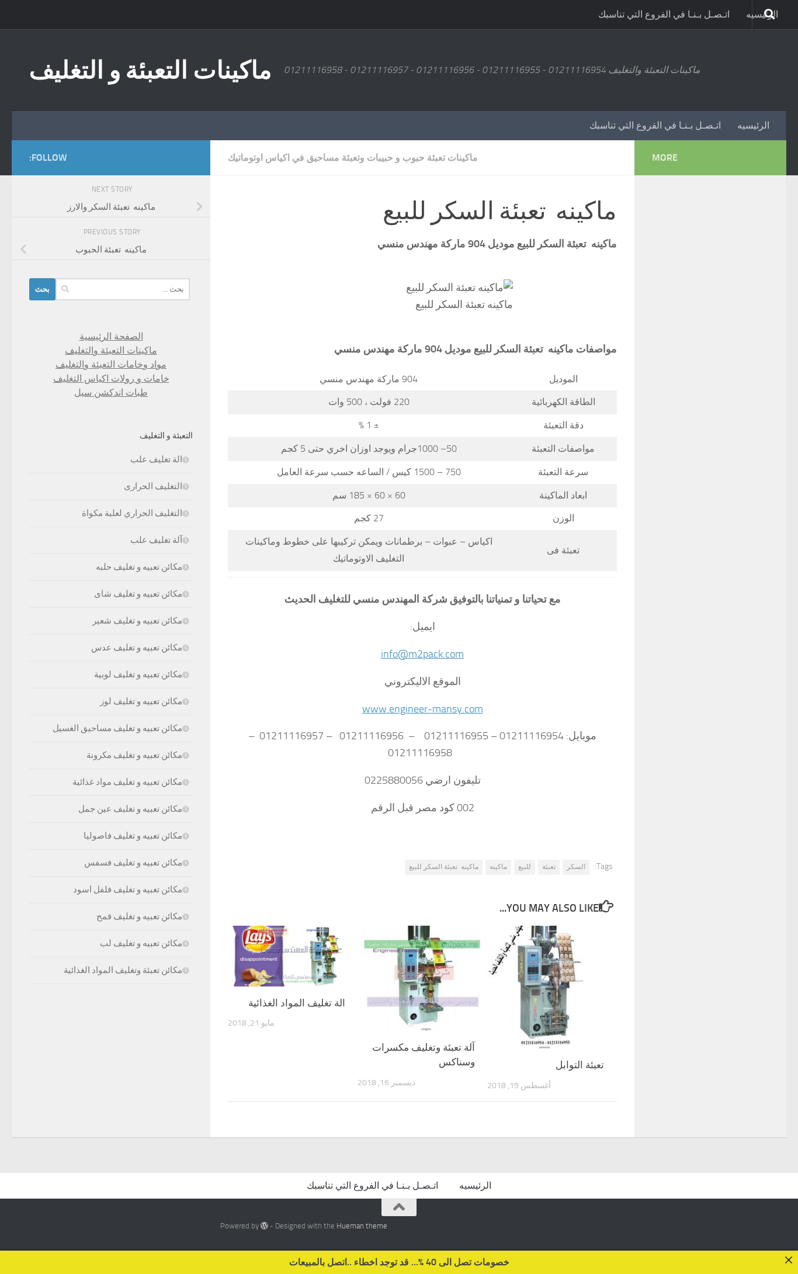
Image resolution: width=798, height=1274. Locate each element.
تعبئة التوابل (580, 1065)
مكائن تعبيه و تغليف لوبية (138, 674)
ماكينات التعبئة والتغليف (111, 350)
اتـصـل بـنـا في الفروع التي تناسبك (664, 14)
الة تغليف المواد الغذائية (296, 1003)
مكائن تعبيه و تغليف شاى (138, 593)
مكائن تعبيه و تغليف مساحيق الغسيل (117, 728)
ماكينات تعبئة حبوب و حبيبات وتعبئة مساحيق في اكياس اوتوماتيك (353, 157)
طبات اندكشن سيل (111, 392)
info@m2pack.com (422, 654)
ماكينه (498, 867)
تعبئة (549, 867)
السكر (576, 867)
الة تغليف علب (156, 459)
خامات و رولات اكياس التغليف (111, 378)
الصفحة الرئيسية (111, 336)
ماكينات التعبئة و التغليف (150, 70)
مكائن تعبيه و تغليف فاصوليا (133, 835)
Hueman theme (361, 1225)
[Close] (788, 1260)
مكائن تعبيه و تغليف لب (141, 943)
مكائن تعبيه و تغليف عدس (136, 647)
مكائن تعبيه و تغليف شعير (137, 620)
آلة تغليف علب (156, 540)
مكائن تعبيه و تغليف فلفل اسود (127, 889)
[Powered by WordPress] (264, 1226)
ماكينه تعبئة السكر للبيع (443, 867)
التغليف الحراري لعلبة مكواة (132, 513)
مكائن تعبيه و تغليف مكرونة (134, 755)
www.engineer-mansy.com (422, 708)
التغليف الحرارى (153, 486)
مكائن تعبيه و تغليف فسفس (133, 862)
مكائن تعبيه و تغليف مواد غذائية (127, 782)
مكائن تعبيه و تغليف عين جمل (130, 809)
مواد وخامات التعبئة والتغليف (110, 364)
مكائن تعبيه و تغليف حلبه (139, 567)
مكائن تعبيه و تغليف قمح (139, 916)
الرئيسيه (753, 125)
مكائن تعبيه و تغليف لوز (141, 701)
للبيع (524, 867)
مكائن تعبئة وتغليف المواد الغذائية (123, 970)
